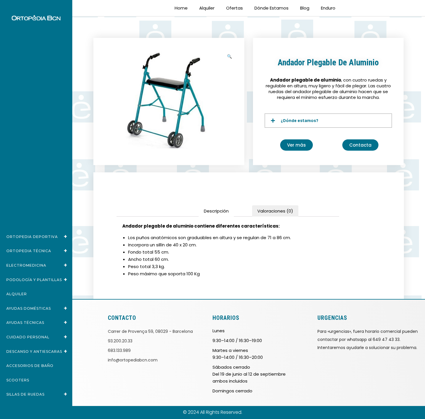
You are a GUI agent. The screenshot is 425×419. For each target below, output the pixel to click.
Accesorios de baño (29, 365)
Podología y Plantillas (36, 279)
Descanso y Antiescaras (36, 351)
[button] (230, 55)
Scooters (17, 380)
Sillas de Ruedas (36, 394)
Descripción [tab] (216, 211)
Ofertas (234, 8)
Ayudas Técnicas (36, 322)
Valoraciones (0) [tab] (275, 211)
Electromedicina (36, 265)
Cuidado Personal (36, 336)
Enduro (328, 8)
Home (181, 8)
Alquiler (16, 294)
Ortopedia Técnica (36, 250)
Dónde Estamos (271, 8)
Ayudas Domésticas (36, 308)
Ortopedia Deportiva (36, 236)
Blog (304, 8)
